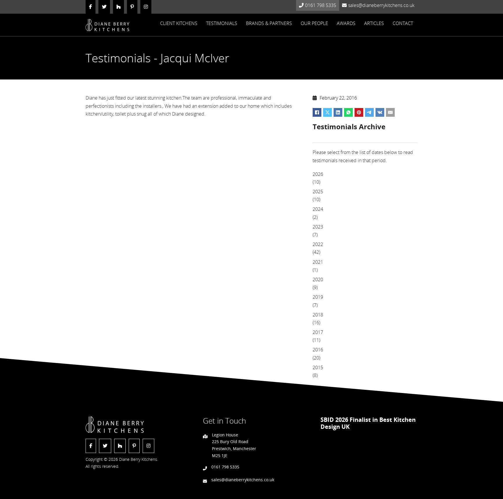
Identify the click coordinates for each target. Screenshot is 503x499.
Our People (314, 23)
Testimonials (221, 23)
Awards (346, 23)
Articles (374, 23)
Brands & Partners (269, 23)
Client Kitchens (178, 23)
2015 (318, 367)
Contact (403, 23)
